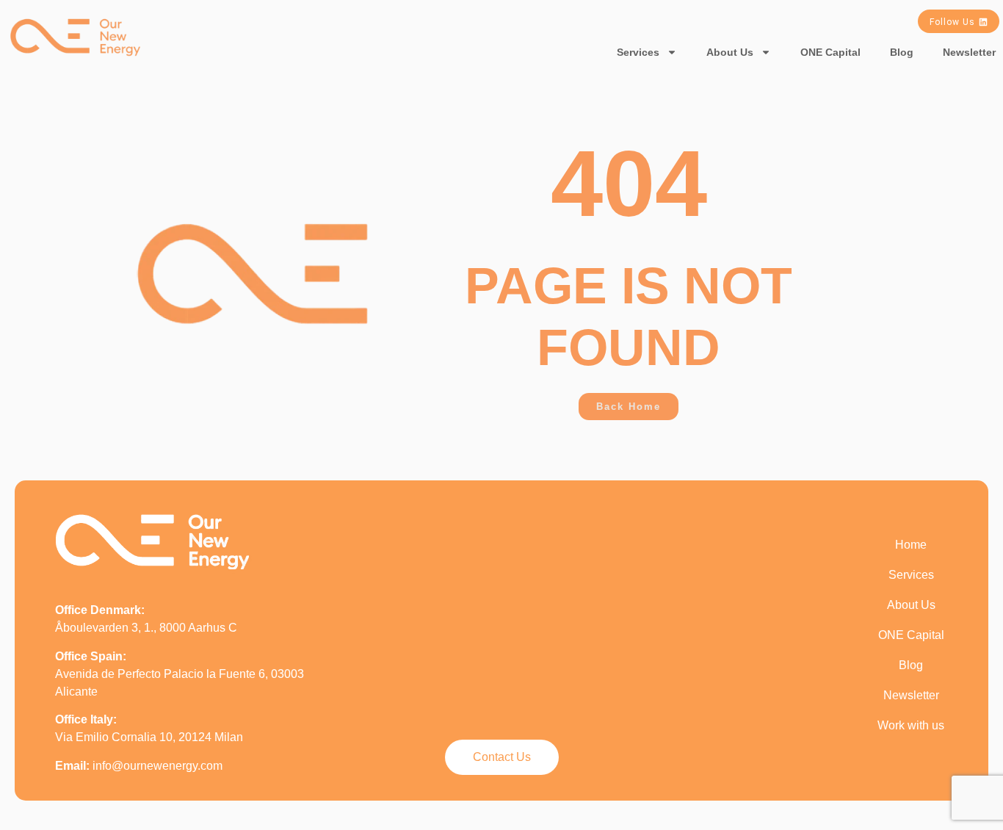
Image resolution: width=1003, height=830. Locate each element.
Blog (901, 52)
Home (911, 544)
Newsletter (911, 695)
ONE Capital (830, 52)
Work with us (910, 725)
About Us (729, 52)
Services (638, 52)
